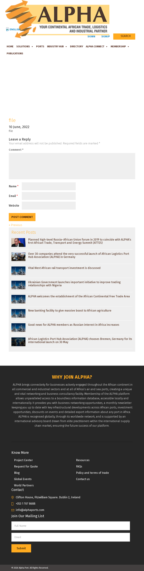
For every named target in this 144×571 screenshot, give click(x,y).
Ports (40, 46)
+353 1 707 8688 (25, 503)
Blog (17, 472)
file (11, 131)
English (15, 29)
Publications (15, 53)
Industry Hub (55, 46)
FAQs (79, 466)
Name (13, 186)
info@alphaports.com (30, 510)
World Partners (24, 485)
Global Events (23, 479)
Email (13, 196)
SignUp (105, 36)
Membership (118, 46)
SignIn (91, 36)
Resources (83, 460)
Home (10, 46)
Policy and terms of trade (92, 472)
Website (14, 205)
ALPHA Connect (95, 46)
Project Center (23, 460)
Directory (76, 46)
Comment (16, 149)
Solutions (23, 46)
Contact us (83, 479)
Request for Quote (26, 466)
